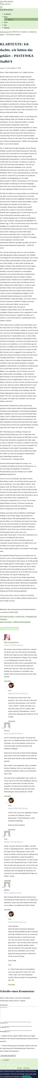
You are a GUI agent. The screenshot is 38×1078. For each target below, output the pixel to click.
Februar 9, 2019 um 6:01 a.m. (13, 842)
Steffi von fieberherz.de (11, 642)
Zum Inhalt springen (6, 1)
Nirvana (19, 1068)
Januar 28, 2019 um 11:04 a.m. (18, 693)
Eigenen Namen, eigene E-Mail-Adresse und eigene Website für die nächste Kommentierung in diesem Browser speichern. (19, 1038)
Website (2, 1031)
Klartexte (6, 32)
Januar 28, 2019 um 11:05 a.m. (18, 808)
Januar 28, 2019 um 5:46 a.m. (13, 733)
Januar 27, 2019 (5, 68)
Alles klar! (26, 1076)
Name (2, 1023)
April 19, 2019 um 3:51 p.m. (17, 922)
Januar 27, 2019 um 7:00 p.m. (13, 645)
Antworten (7, 681)
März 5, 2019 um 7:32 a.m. (12, 893)
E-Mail (2, 1027)
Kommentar (4, 1005)
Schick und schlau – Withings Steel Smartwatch (15, 622)
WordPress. (26, 1068)
